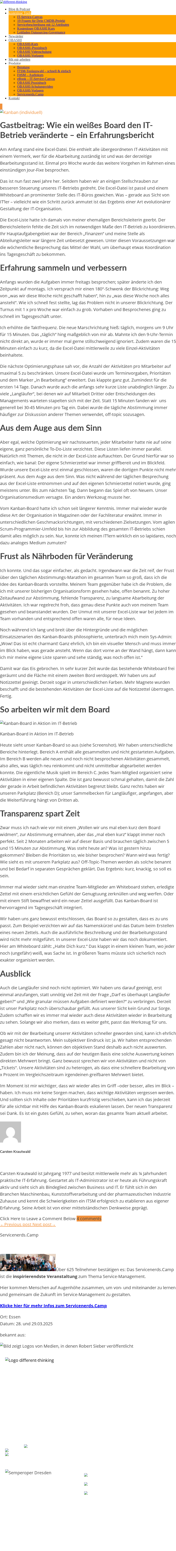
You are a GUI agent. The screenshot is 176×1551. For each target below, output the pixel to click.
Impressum (137, 1432)
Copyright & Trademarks (144, 1445)
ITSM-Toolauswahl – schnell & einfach (44, 71)
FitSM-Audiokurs (94, 1423)
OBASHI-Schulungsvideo (35, 86)
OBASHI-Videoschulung (144, 1383)
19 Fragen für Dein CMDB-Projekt (41, 21)
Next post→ (44, 1224)
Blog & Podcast (19, 9)
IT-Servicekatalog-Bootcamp (101, 1393)
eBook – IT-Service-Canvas (36, 79)
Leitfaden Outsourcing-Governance (41, 32)
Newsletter (16, 36)
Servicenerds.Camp (30, 94)
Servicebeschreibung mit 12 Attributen (43, 24)
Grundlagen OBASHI (142, 1374)
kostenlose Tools (20, 13)
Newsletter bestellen (98, 1506)
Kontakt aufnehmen (141, 1427)
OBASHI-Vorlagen (30, 55)
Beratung (23, 67)
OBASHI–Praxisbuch (32, 48)
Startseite (136, 1418)
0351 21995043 (51, 1446)
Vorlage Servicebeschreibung (101, 1388)
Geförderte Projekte (142, 1436)
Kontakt (14, 98)
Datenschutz (137, 1441)
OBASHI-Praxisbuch (141, 1388)
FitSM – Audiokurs (30, 75)
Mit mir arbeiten (19, 59)
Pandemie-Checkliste (96, 1427)
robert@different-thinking (36, 1450)
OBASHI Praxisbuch (31, 82)
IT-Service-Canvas (29, 17)
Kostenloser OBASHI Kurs (36, 28)
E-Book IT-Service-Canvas (99, 1383)
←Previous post (16, 1224)
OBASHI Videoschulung (34, 52)
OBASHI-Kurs (27, 44)
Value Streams (138, 1509)
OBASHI (15, 40)
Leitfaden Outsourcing (97, 1418)
